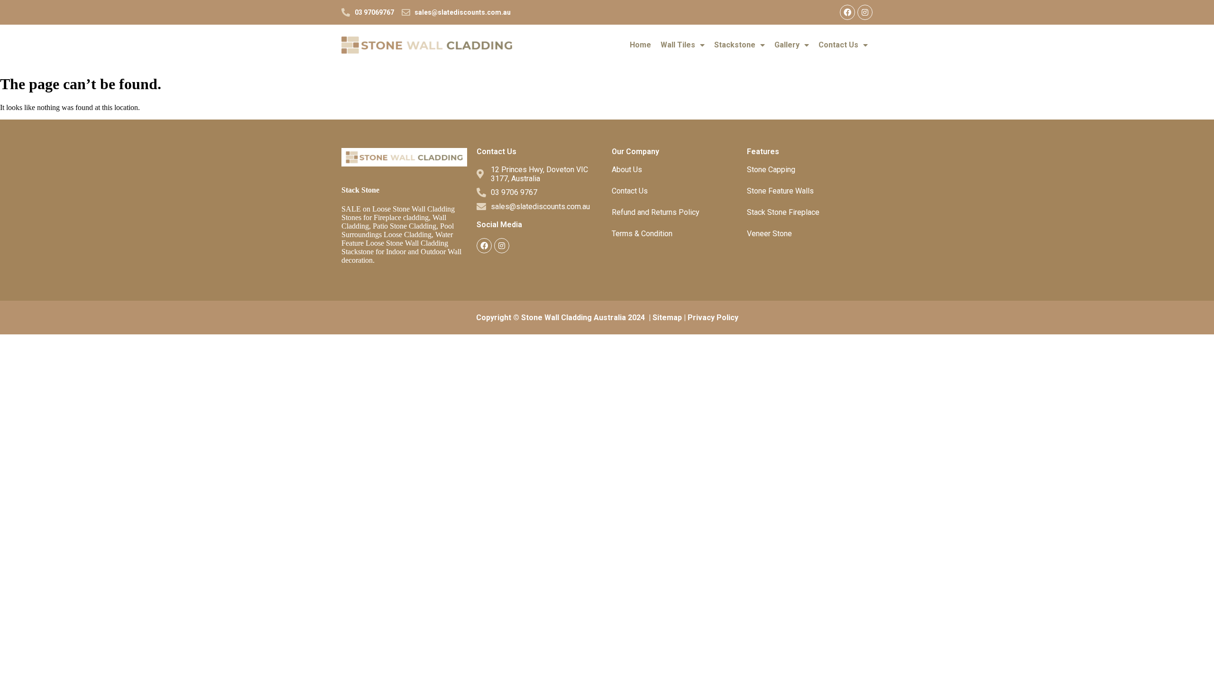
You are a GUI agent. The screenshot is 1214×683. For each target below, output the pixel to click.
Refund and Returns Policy (655, 212)
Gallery (787, 44)
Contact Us (838, 44)
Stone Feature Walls (780, 190)
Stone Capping (771, 169)
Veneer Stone (769, 233)
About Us (627, 169)
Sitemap (667, 317)
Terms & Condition (642, 233)
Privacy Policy (713, 317)
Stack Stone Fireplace (783, 212)
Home (640, 44)
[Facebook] (847, 12)
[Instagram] (865, 12)
